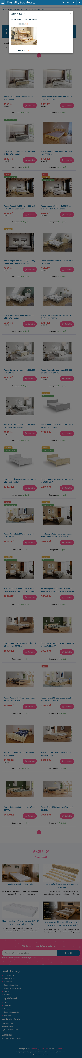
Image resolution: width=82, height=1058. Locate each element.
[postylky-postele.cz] (21, 2)
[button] (68, 2)
